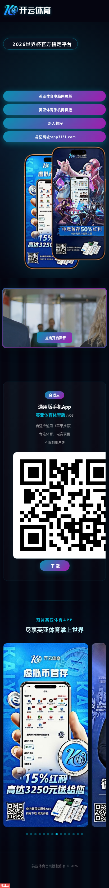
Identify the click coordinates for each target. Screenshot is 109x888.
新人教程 (55, 123)
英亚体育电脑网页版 (55, 96)
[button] (27, 834)
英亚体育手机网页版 (55, 110)
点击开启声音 (55, 338)
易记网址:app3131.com (55, 137)
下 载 (55, 565)
